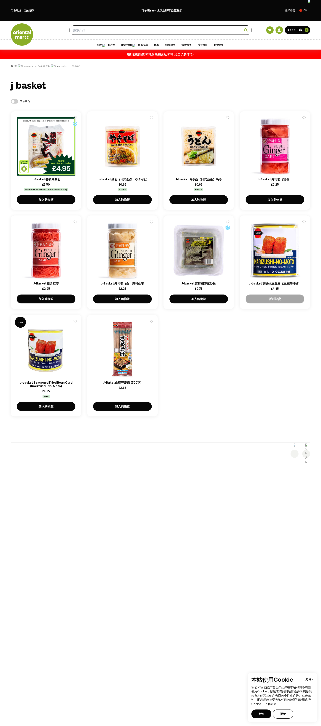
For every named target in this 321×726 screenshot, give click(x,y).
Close (244, 152)
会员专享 (143, 44)
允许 (261, 714)
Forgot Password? (207, 221)
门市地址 (16, 10)
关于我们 (203, 44)
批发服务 (170, 44)
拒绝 (283, 714)
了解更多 (271, 704)
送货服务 (186, 44)
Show (239, 193)
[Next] (306, 454)
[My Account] (279, 30)
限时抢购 (126, 44)
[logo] (22, 34)
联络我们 (219, 44)
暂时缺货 (275, 299)
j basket (75, 66)
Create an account (217, 242)
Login (207, 207)
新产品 (111, 44)
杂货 (51, 30)
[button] (304, 10)
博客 (156, 44)
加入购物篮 (46, 199)
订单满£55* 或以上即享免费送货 (161, 10)
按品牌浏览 (44, 66)
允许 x (309, 679)
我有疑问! (29, 10)
